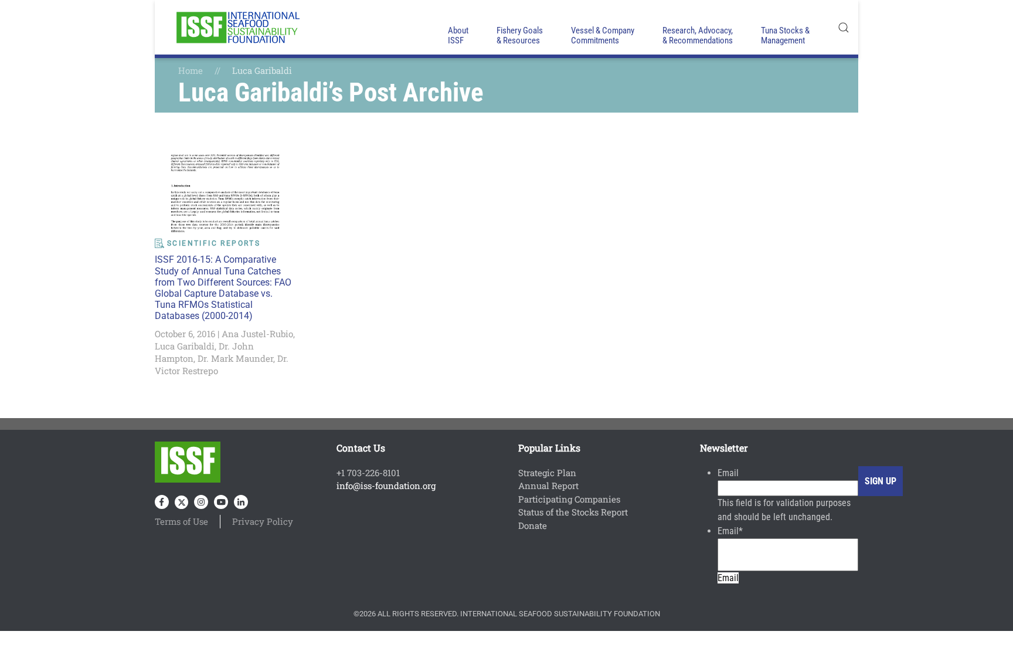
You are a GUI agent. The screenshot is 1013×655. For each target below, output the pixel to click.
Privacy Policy (262, 521)
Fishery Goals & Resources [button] (520, 35)
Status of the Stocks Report (573, 512)
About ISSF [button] (458, 35)
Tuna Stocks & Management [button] (785, 35)
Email (728, 472)
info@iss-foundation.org (386, 485)
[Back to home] (237, 27)
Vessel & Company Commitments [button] (602, 35)
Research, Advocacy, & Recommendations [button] (697, 35)
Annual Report (548, 485)
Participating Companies (569, 499)
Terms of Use (181, 521)
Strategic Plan (547, 472)
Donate (532, 525)
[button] (843, 27)
